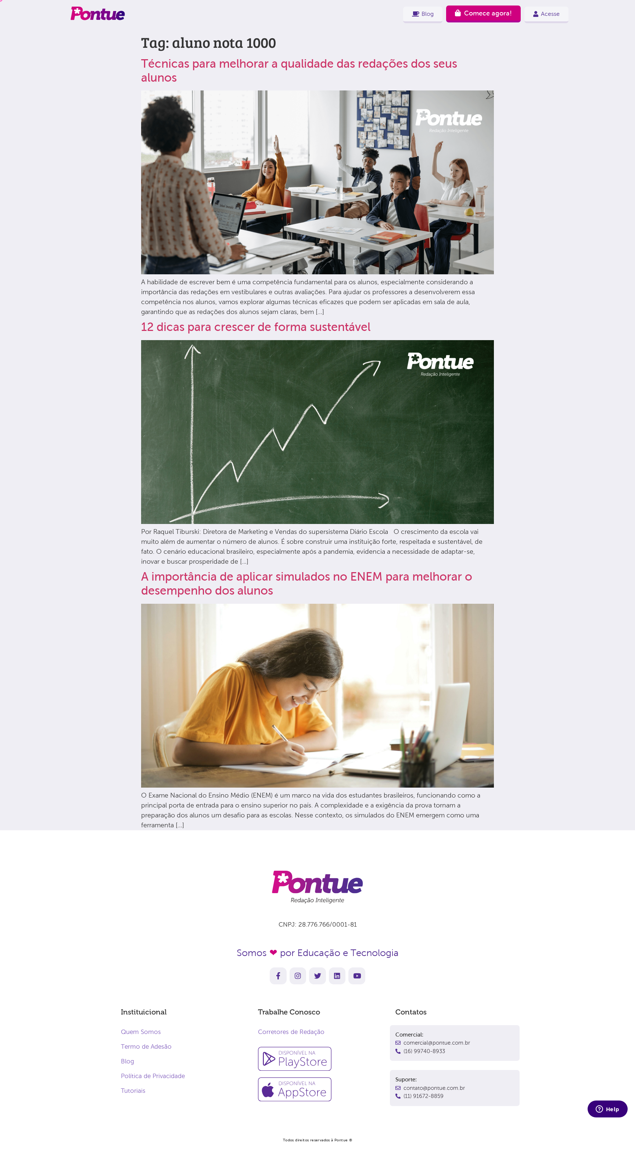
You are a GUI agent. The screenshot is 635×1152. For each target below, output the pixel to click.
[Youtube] (356, 975)
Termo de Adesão (146, 1046)
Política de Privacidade (153, 1076)
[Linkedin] (337, 975)
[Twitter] (317, 975)
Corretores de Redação (291, 1031)
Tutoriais (133, 1090)
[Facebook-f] (278, 975)
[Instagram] (298, 975)
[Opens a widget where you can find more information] (607, 1110)
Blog (127, 1061)
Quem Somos (141, 1031)
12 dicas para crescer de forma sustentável (255, 327)
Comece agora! (488, 13)
